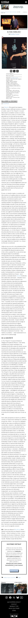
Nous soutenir (14, 608)
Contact (14, 604)
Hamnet (19, 276)
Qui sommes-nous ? (14, 602)
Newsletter (14, 606)
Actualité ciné (8, 12)
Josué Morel (13, 577)
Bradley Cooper (14, 34)
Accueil (2, 12)
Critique (14, 12)
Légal (14, 610)
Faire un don (14, 570)
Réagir (19, 577)
